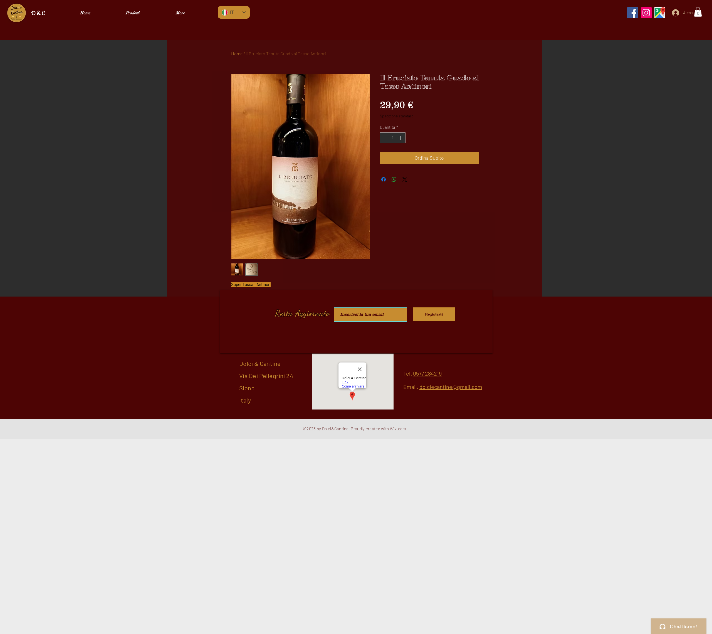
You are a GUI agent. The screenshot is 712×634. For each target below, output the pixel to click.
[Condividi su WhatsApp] (394, 179)
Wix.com (398, 428)
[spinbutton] (392, 138)
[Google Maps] (659, 12)
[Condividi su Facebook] (383, 179)
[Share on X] (404, 179)
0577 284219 (427, 373)
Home (237, 53)
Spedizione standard (396, 116)
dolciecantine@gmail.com (450, 386)
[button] (698, 12)
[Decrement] (384, 138)
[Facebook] (632, 12)
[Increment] (401, 138)
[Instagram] (646, 12)
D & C (38, 13)
